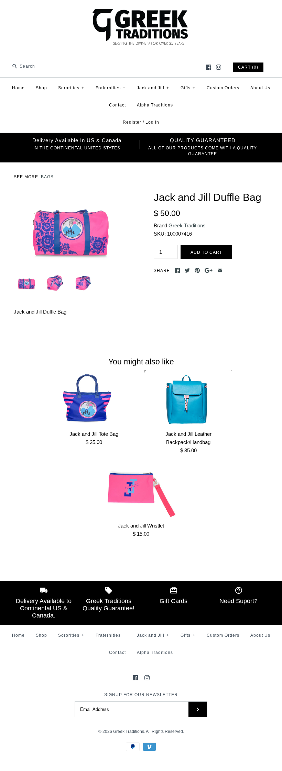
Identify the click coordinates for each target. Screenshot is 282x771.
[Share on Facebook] (177, 270)
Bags (47, 176)
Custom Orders (223, 88)
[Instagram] (218, 67)
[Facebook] (208, 67)
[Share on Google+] (209, 270)
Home (18, 88)
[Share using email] (220, 270)
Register (132, 122)
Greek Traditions (187, 225)
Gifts (188, 88)
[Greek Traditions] (141, 11)
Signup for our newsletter (141, 694)
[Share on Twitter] (187, 270)
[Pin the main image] (197, 270)
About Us (260, 88)
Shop (41, 88)
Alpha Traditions (155, 105)
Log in (152, 122)
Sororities (71, 88)
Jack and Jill (153, 88)
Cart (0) (248, 67)
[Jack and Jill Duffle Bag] (71, 195)
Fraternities (111, 88)
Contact (117, 105)
